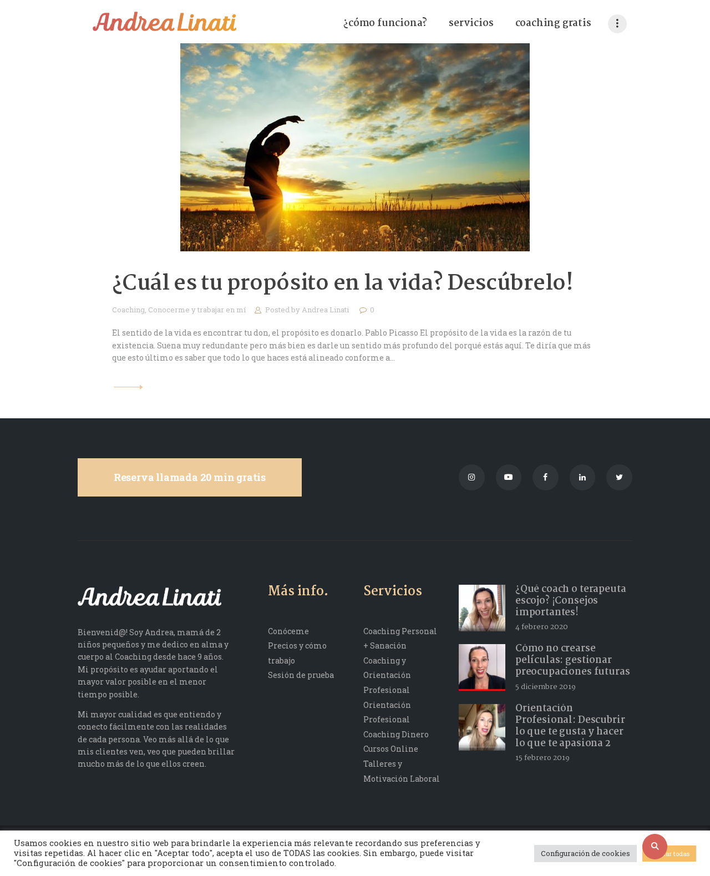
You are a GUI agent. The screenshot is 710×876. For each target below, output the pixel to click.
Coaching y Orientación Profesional (387, 675)
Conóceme (288, 631)
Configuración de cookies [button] (585, 853)
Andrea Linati (326, 310)
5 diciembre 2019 (545, 687)
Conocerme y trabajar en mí (197, 310)
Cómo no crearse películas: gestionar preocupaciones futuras (572, 660)
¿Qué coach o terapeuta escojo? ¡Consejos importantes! (570, 601)
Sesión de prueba (301, 675)
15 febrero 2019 (542, 758)
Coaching (128, 310)
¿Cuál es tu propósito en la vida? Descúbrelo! (343, 284)
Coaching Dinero (396, 734)
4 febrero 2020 (541, 627)
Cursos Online (390, 748)
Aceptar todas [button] (669, 853)
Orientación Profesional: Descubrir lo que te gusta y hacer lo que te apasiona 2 (570, 726)
